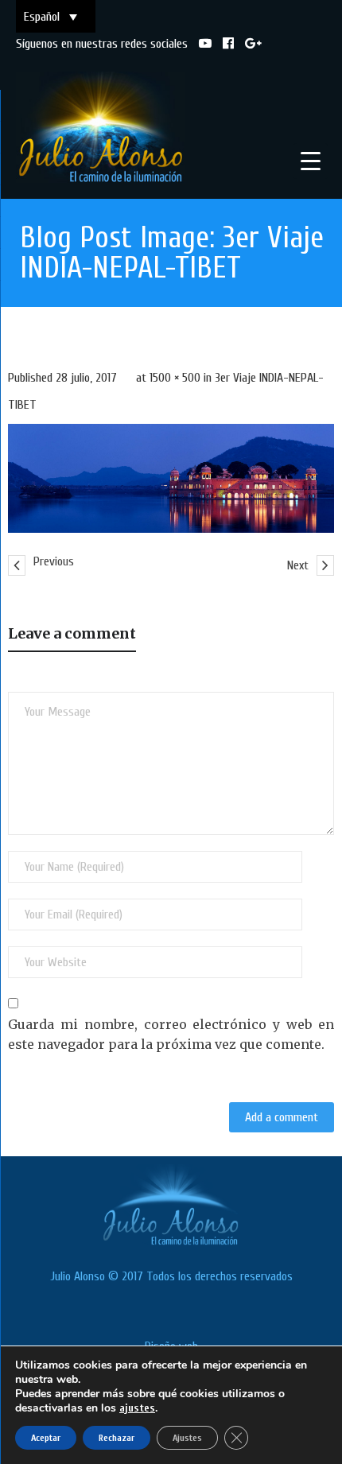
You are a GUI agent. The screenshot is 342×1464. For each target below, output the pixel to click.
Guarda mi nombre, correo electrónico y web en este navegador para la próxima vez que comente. (171, 1034)
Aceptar (45, 1437)
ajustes (137, 1408)
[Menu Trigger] (310, 161)
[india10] (171, 478)
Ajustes (187, 1437)
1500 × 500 (175, 378)
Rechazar (116, 1437)
